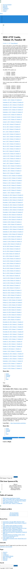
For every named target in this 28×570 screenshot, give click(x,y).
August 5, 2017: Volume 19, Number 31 (12, 121)
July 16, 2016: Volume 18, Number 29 (11, 251)
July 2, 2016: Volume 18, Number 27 (11, 256)
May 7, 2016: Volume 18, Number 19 (11, 275)
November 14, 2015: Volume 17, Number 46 (13, 336)
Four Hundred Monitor (8, 556)
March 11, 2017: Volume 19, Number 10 (12, 170)
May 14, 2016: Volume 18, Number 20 (12, 273)
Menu (1, 13)
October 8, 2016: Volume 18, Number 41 (12, 222)
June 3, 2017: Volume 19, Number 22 (11, 141)
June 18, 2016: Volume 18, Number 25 (12, 261)
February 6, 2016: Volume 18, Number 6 (12, 307)
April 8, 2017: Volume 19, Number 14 (11, 161)
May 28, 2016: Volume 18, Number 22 (12, 268)
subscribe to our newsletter (6, 546)
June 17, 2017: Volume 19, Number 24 (12, 136)
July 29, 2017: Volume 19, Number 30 (11, 124)
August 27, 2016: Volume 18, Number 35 (12, 236)
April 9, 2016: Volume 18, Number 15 (11, 285)
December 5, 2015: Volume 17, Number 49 (13, 329)
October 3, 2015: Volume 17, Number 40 (12, 351)
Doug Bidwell (14, 43)
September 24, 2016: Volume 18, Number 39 (13, 226)
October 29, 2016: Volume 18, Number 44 (12, 214)
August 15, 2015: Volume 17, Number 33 (12, 368)
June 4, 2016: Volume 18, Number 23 (11, 265)
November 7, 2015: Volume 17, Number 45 (13, 339)
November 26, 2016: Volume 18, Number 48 (13, 204)
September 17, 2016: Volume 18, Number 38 (13, 229)
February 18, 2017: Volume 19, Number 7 (12, 178)
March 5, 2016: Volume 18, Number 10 (12, 297)
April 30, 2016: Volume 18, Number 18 (12, 278)
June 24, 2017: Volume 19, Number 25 (12, 134)
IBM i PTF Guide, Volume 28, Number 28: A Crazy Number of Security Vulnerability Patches (15, 529)
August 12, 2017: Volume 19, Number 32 (12, 119)
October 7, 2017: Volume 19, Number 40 (12, 99)
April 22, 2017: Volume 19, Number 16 (12, 156)
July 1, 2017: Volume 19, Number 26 (11, 131)
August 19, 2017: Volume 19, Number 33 (12, 117)
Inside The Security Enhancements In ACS (12, 527)
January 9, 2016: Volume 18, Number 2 (12, 317)
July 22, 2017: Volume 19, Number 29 (11, 126)
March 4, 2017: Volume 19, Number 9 (11, 173)
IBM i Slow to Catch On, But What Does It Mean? (14, 500)
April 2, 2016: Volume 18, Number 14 (11, 287)
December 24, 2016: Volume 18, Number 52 (13, 195)
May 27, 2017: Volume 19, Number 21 (12, 143)
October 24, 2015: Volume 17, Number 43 (12, 344)
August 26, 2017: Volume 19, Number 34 (12, 114)
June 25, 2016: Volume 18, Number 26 (12, 258)
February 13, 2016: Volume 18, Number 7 (12, 304)
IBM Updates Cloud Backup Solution (11, 498)
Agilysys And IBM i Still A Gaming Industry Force (14, 499)
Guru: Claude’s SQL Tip (8, 537)
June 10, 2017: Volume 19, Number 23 (12, 139)
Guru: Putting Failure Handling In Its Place (12, 525)
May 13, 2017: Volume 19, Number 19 (12, 148)
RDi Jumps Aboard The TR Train (10, 437)
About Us (5, 9)
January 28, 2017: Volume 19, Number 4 (12, 185)
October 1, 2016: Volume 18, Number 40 (12, 224)
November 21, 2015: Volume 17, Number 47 (13, 334)
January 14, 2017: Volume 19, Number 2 (12, 190)
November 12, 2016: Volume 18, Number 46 (13, 209)
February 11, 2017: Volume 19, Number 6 (12, 180)
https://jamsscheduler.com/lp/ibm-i (18, 423)
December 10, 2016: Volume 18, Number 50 (13, 200)
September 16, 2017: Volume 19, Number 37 (13, 107)
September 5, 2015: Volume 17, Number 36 (13, 361)
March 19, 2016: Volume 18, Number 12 (12, 292)
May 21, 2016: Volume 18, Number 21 (12, 270)
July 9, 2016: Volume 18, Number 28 (11, 253)
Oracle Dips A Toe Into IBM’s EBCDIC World (13, 521)
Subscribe (5, 6)
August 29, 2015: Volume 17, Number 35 (12, 363)
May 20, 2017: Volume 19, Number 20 (12, 146)
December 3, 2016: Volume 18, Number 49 (13, 202)
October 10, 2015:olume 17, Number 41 (12, 348)
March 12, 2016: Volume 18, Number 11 (12, 295)
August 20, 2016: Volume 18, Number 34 (12, 239)
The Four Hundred (7, 4)
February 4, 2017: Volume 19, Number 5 (12, 182)
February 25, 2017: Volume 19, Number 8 (12, 175)
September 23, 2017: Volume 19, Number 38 (13, 104)
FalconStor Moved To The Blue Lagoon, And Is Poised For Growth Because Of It (14, 535)
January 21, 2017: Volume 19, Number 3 (12, 187)
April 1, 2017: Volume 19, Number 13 (11, 163)
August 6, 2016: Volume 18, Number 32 (12, 243)
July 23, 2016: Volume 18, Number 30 (11, 248)
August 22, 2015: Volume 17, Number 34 (12, 366)
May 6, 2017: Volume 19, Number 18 (11, 151)
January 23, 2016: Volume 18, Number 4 (12, 312)
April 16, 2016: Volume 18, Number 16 (12, 283)
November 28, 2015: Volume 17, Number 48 (13, 331)
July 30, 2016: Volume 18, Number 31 (11, 246)
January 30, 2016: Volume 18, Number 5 (12, 309)
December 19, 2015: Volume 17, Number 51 (13, 324)
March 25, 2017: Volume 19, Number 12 (12, 165)
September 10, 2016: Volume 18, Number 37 (13, 231)
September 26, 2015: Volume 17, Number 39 (13, 353)
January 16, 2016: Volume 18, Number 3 (12, 314)
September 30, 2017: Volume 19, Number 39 (13, 102)
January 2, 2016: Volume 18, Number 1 (12, 319)
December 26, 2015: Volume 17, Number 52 (13, 322)
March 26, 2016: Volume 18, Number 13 (12, 290)
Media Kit (5, 7)
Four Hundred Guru (14, 515)
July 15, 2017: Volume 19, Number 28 (11, 129)
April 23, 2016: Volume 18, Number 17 (12, 280)
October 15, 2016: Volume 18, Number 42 (12, 219)
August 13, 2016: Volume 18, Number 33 (12, 241)
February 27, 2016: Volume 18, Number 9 (12, 300)
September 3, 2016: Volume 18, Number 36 (13, 234)
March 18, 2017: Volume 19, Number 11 (12, 168)
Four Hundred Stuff (14, 514)
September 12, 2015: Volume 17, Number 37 (13, 358)
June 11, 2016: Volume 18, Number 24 (11, 263)
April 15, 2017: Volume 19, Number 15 (12, 158)
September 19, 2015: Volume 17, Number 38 (13, 356)
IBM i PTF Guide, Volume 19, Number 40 (12, 503)
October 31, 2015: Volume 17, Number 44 (12, 341)
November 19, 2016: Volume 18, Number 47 (13, 207)
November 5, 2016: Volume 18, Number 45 (13, 212)
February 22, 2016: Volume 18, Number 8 (12, 302)
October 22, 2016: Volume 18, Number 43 (12, 217)
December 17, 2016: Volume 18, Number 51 (13, 197)
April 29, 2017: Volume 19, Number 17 (12, 153)
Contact (4, 11)
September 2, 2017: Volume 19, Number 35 (13, 112)
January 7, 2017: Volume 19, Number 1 (12, 192)
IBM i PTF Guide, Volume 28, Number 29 (12, 530)
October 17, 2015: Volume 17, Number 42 (12, 346)
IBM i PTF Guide (7, 557)
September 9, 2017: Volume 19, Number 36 (13, 109)
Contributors (6, 8)
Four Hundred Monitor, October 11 (11, 502)
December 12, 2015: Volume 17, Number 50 (13, 326)
